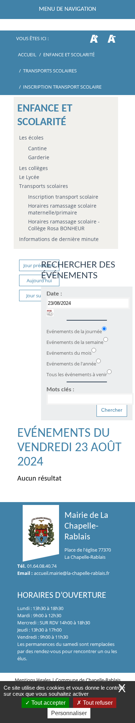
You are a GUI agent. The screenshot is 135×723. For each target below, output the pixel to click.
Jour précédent (39, 265)
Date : (54, 294)
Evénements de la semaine (74, 342)
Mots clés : (60, 389)
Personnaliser (69, 713)
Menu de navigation (67, 9)
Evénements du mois (68, 353)
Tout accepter (48, 703)
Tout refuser (97, 703)
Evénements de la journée (74, 331)
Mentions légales (33, 680)
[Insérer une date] (50, 312)
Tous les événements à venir (76, 374)
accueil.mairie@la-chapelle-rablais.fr (71, 573)
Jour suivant (39, 295)
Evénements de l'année (71, 363)
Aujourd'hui (39, 280)
